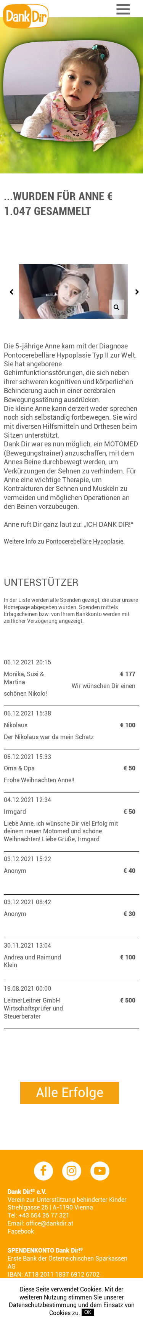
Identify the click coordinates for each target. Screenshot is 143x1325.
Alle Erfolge (69, 1092)
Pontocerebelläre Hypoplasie (84, 541)
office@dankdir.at (49, 1223)
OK (88, 1312)
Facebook (21, 1231)
